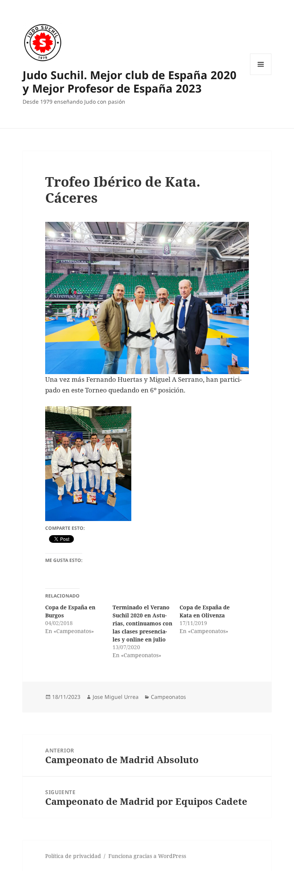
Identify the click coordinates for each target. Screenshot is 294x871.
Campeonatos (168, 696)
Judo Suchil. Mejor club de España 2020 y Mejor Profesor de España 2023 (130, 81)
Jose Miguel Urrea (116, 696)
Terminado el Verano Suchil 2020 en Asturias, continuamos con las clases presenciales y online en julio (142, 623)
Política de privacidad (73, 856)
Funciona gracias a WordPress (147, 856)
